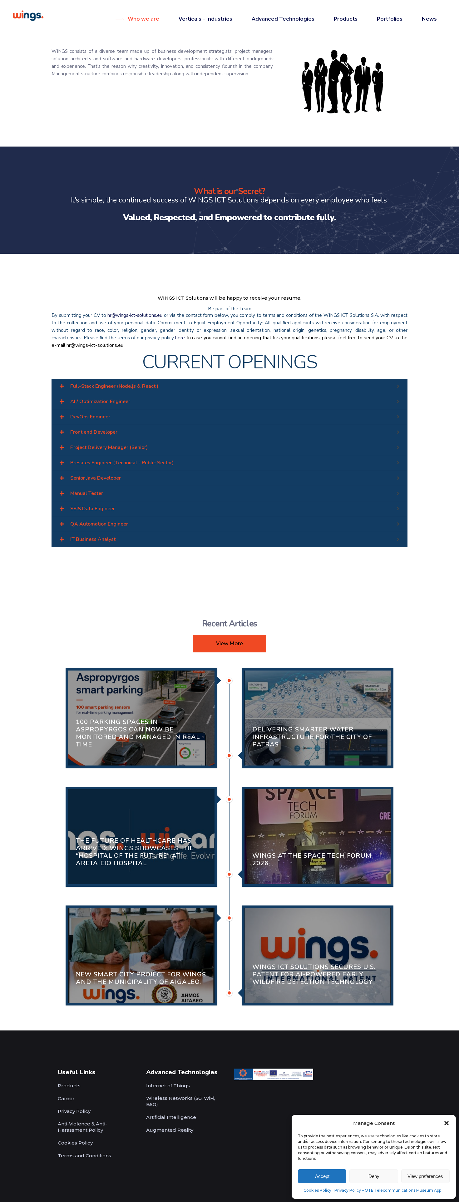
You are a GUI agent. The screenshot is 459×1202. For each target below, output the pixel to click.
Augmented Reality (169, 1130)
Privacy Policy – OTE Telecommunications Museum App (387, 1190)
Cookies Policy (317, 1190)
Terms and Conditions (84, 1156)
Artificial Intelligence (171, 1117)
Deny (373, 1176)
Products (69, 1086)
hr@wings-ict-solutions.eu (135, 315)
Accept (322, 1176)
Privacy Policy (74, 1111)
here (180, 338)
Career (66, 1098)
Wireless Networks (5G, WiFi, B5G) (180, 1101)
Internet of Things (168, 1086)
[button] (446, 1123)
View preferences (425, 1176)
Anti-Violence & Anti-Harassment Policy (82, 1127)
